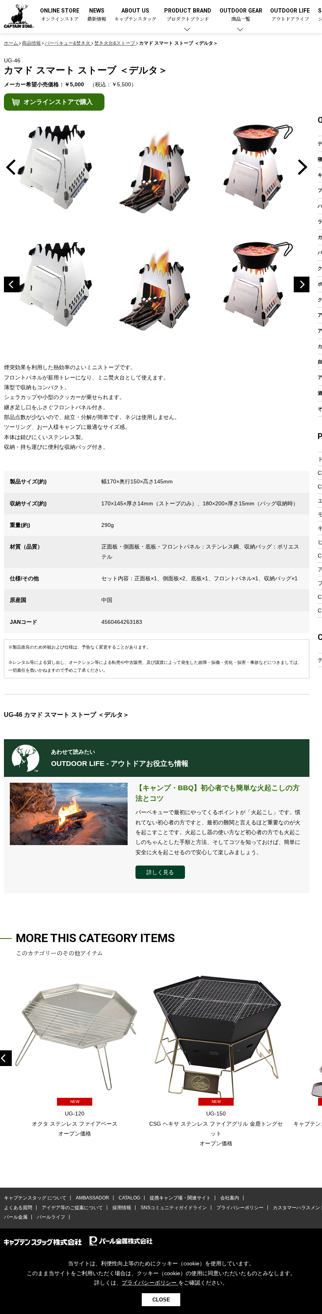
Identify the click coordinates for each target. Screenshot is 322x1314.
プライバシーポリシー (239, 1207)
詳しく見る (160, 872)
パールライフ (51, 1217)
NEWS (96, 15)
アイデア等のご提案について (72, 1207)
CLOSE (161, 1300)
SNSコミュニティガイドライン (174, 1207)
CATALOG (129, 1198)
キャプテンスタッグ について (35, 1198)
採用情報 (121, 1207)
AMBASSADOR (92, 1198)
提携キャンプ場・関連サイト (180, 1198)
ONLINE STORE (59, 15)
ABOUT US (135, 15)
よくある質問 (18, 1207)
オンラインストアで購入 (58, 101)
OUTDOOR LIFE (290, 15)
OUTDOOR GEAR (241, 15)
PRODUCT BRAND (187, 15)
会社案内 (229, 1198)
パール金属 (15, 1217)
